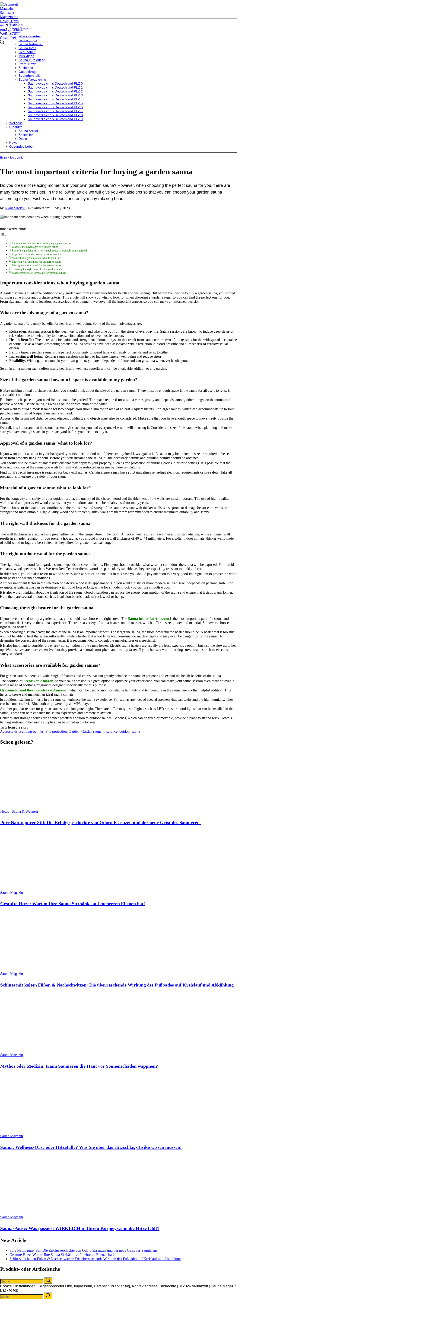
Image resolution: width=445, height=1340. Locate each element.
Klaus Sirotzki (15, 208)
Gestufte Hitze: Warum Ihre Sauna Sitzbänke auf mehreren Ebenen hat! (72, 903)
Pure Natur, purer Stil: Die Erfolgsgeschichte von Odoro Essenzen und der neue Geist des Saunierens (100, 822)
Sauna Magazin (11, 892)
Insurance (110, 731)
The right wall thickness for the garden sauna (36, 261)
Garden (74, 731)
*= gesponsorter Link (55, 1286)
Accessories (8, 731)
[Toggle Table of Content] (3, 235)
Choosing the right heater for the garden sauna (37, 269)
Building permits (31, 731)
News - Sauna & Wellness (19, 811)
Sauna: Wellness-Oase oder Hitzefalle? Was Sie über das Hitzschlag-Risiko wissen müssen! (91, 1147)
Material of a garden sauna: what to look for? (36, 258)
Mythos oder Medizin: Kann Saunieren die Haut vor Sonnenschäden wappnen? (79, 1066)
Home (3, 157)
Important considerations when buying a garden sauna (41, 243)
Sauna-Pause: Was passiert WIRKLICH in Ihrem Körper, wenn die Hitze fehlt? (79, 1228)
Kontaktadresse (145, 1286)
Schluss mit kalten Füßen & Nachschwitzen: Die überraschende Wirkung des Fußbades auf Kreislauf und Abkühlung (117, 984)
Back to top (9, 1290)
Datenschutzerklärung (112, 1286)
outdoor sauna (129, 731)
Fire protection (56, 731)
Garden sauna (91, 731)
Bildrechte (167, 1286)
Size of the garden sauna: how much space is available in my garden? (49, 250)
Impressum (83, 1286)
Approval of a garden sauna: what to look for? (37, 254)
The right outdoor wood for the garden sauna (36, 265)
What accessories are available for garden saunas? (39, 272)
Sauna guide (16, 157)
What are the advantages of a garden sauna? (35, 246)
